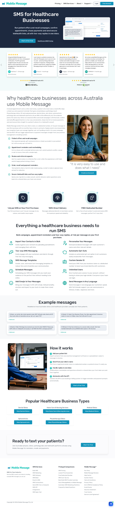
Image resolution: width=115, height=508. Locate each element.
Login (96, 3)
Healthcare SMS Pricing (45, 41)
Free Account (107, 3)
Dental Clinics (23, 408)
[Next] (111, 65)
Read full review (12, 74)
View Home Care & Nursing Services (57, 411)
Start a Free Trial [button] (27, 41)
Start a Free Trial (79, 385)
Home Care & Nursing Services (57, 408)
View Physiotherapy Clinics (57, 422)
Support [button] (87, 3)
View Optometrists (23, 422)
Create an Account (87, 173)
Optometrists (23, 419)
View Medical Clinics (92, 411)
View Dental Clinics (23, 411)
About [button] (79, 3)
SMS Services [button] (68, 3)
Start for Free (88, 445)
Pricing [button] (58, 3)
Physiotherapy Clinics (57, 419)
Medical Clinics (92, 408)
